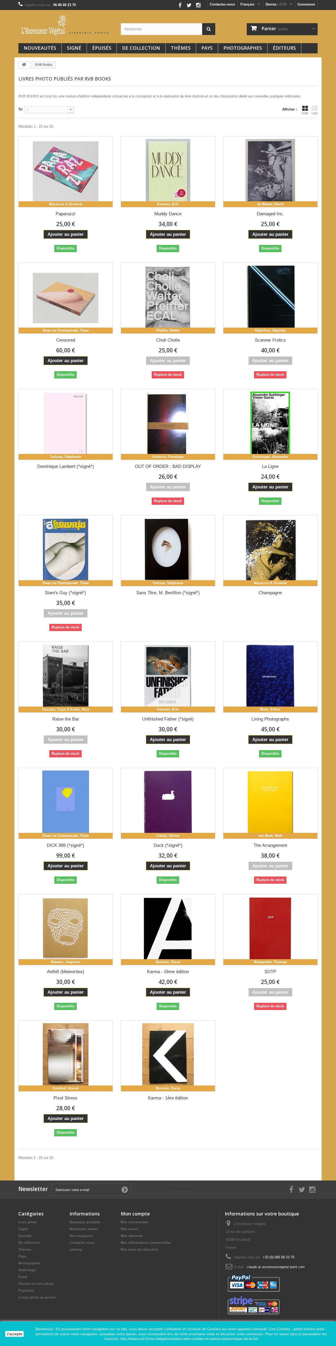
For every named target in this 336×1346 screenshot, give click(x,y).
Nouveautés (40, 48)
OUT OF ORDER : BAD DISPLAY (168, 466)
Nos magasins (81, 1236)
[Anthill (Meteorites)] (65, 930)
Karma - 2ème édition (168, 971)
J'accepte (14, 1334)
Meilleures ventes (84, 1229)
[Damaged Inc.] (270, 172)
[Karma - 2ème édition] (168, 930)
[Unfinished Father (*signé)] (168, 677)
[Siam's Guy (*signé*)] (65, 551)
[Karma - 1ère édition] (168, 1056)
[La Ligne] (270, 424)
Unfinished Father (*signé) (168, 719)
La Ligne (270, 466)
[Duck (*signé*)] (168, 803)
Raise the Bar (65, 719)
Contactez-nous (222, 4)
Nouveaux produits (85, 1222)
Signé (74, 48)
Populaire (26, 1291)
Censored (65, 340)
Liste (315, 113)
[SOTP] (270, 930)
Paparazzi (65, 213)
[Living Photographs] (270, 677)
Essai (22, 1277)
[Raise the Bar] (65, 677)
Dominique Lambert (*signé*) (65, 466)
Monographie (29, 1263)
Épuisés (101, 48)
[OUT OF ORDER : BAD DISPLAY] (168, 424)
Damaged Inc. (270, 213)
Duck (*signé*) (168, 845)
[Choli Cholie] (168, 298)
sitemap (76, 1250)
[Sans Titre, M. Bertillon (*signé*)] (168, 551)
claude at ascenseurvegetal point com (276, 1267)
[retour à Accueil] (24, 65)
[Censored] (65, 298)
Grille (305, 113)
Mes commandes (134, 1222)
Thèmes (181, 48)
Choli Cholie (168, 340)
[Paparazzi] (65, 172)
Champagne (270, 592)
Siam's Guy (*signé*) (65, 592)
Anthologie (27, 1270)
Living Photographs (270, 719)
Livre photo (27, 1222)
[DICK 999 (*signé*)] (65, 803)
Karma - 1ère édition (168, 1097)
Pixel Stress (65, 1097)
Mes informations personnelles (146, 1243)
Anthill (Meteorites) (65, 971)
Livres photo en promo (37, 1297)
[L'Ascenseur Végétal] (65, 25)
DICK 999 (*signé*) (65, 845)
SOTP (270, 971)
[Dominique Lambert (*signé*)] (65, 424)
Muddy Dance (167, 213)
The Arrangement (270, 845)
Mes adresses (132, 1236)
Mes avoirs (129, 1229)
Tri (20, 109)
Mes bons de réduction (139, 1250)
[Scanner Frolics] (270, 298)
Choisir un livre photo (36, 1284)
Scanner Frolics (270, 340)
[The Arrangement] (270, 803)
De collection (141, 48)
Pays (207, 48)
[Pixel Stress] (65, 1056)
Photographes (242, 48)
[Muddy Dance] (168, 172)
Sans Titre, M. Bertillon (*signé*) (168, 592)
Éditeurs (284, 48)
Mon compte (135, 1213)
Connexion (306, 4)
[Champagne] (270, 551)
